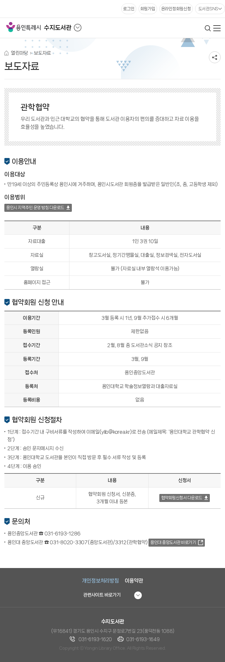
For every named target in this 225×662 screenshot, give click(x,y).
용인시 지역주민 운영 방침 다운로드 (35, 207)
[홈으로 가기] (6, 53)
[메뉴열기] (217, 28)
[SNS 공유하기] (215, 57)
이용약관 (134, 580)
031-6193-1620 (95, 639)
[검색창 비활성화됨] (207, 28)
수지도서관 (57, 27)
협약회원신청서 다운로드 (181, 497)
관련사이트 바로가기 (102, 594)
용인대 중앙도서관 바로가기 (173, 542)
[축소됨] (77, 27)
